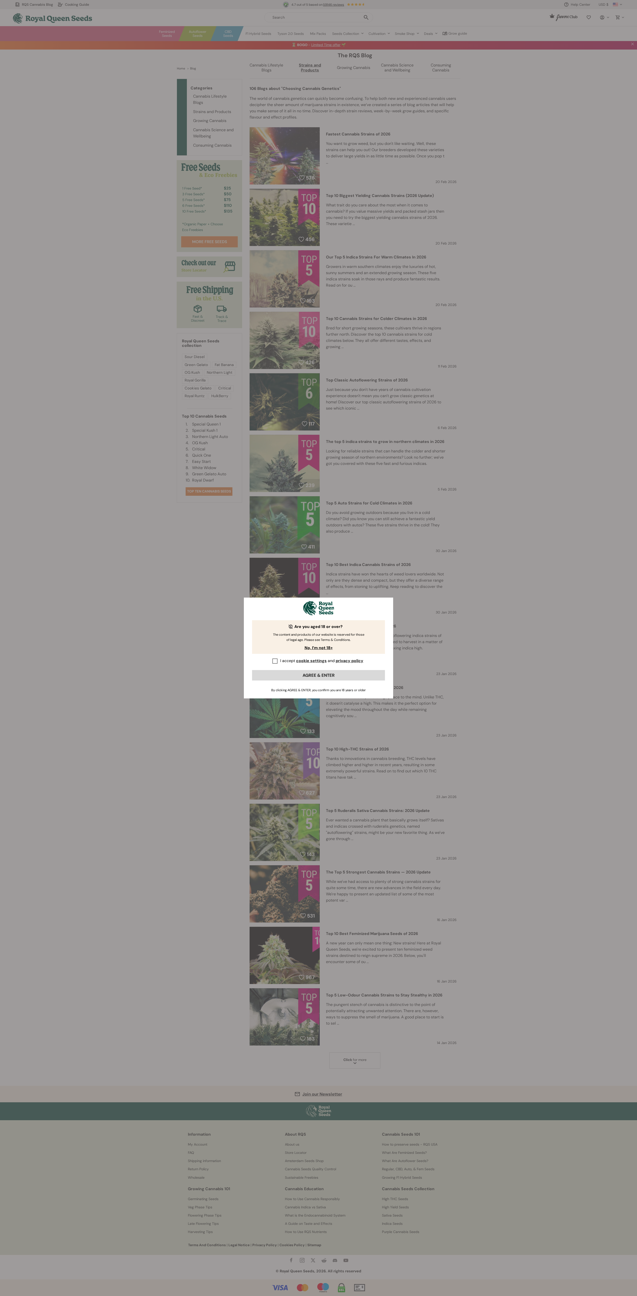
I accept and (321, 660)
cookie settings (311, 660)
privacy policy (349, 660)
